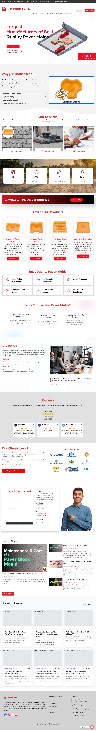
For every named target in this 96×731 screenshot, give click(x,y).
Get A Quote (89, 10)
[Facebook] (36, 522)
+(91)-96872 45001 (77, 715)
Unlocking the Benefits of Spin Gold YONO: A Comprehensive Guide (46, 634)
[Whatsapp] (42, 522)
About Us (52, 703)
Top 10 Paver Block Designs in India (75, 579)
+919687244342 (41, 508)
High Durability (8, 97)
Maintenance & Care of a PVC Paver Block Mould (22, 574)
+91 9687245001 (46, 1)
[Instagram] (9, 714)
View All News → (88, 604)
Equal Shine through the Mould (14, 103)
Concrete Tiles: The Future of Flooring (76, 545)
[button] (24, 93)
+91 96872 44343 (41, 513)
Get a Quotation (12, 46)
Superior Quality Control (12, 93)
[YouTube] (16, 714)
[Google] (39, 522)
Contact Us (52, 712)
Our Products (53, 706)
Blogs (50, 709)
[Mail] (12, 714)
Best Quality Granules (11, 100)
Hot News (27, 629)
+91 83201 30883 (41, 515)
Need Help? (79, 10)
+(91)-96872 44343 (77, 712)
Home (51, 700)
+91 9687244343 (33, 1)
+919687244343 (41, 505)
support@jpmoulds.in (60, 1)
